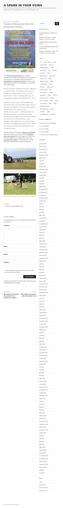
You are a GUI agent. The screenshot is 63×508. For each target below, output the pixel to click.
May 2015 (41, 269)
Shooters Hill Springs (50, 123)
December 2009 (43, 455)
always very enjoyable (29, 132)
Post (7, 204)
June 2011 (41, 404)
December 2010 (43, 421)
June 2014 (41, 301)
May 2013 (41, 338)
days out (51, 64)
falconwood (43, 70)
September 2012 (43, 361)
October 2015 (42, 255)
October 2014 (42, 289)
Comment (7, 225)
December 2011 (43, 387)
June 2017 (41, 206)
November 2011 (43, 390)
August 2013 (42, 329)
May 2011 (41, 407)
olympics (42, 87)
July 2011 (41, 401)
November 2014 (43, 286)
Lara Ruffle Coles (43, 134)
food (49, 70)
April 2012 (41, 375)
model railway (43, 84)
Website (6, 262)
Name (6, 246)
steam (52, 109)
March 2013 (42, 344)
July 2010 (41, 435)
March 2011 (42, 413)
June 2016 (41, 232)
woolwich (52, 114)
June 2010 (41, 438)
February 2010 (43, 450)
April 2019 (41, 163)
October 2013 (42, 324)
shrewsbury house (44, 106)
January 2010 (42, 453)
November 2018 (43, 169)
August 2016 (42, 229)
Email (6, 254)
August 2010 (42, 432)
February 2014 (42, 312)
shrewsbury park (17, 206)
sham (50, 103)
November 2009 (43, 458)
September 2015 (43, 258)
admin (17, 21)
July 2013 (41, 332)
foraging (54, 70)
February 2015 (42, 278)
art (41, 62)
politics (49, 95)
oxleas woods (43, 89)
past (50, 89)
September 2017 (43, 198)
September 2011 (43, 395)
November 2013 (43, 321)
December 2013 (43, 318)
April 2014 (41, 307)
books (54, 62)
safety (51, 100)
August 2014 (42, 295)
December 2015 (43, 249)
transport (42, 111)
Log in (40, 482)
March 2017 (42, 215)
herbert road (43, 78)
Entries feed (42, 484)
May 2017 (41, 209)
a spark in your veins (23, 5)
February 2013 (42, 347)
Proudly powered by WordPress (11, 504)
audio (45, 62)
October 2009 (43, 461)
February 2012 (42, 381)
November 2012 (43, 355)
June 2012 (41, 370)
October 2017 (42, 195)
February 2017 (42, 218)
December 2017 (43, 189)
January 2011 (42, 418)
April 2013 (41, 341)
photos (51, 92)
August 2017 (42, 201)
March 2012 (42, 378)
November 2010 (43, 424)
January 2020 (42, 146)
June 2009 (42, 473)
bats (49, 62)
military (52, 81)
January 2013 (42, 349)
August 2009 (42, 467)
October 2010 (42, 427)
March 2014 (42, 309)
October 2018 (42, 172)
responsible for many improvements (14, 81)
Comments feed (43, 487)
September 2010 (43, 430)
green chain (52, 75)
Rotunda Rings (53, 134)
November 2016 (43, 224)
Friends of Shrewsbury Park (14, 75)
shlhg (55, 103)
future (48, 73)
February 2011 (42, 415)
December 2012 (43, 352)
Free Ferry (42, 73)
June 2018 (41, 181)
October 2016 (42, 226)
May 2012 (41, 372)
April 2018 (41, 183)
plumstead (43, 95)
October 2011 (42, 392)
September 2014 (43, 292)
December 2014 (43, 284)
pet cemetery (43, 92)
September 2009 (43, 464)
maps (49, 78)
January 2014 (42, 315)
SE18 (56, 100)
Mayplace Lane (44, 81)
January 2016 (42, 246)
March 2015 (42, 275)
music (50, 84)
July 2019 (41, 160)
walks (48, 111)
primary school (44, 98)
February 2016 (42, 244)
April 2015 (41, 272)
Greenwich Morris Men (10, 140)
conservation (43, 64)
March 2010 (42, 447)
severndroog (43, 103)
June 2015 (41, 266)
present (55, 95)
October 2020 (43, 143)
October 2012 (42, 358)
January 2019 (42, 166)
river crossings (44, 100)
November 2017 (43, 192)
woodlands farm (44, 114)
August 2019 (42, 158)
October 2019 (42, 152)
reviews (52, 98)
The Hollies (46, 126)
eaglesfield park (44, 67)
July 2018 (41, 178)
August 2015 (42, 261)
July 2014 (41, 298)
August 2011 (42, 398)
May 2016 (41, 235)
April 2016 (41, 238)
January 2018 (42, 186)
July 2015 (41, 264)
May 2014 (41, 304)
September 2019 (43, 155)
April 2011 (41, 410)
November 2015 (43, 252)
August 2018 (42, 175)
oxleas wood (50, 87)
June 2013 (41, 335)
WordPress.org (43, 490)
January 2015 (42, 281)
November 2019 (43, 149)
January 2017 (42, 221)
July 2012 (41, 367)
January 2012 (42, 384)
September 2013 (43, 327)
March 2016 (42, 241)
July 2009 (41, 470)
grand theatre (43, 75)
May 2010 (41, 441)
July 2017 (41, 203)
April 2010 (41, 444)
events (8, 206)
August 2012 (42, 364)
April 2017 (41, 212)
